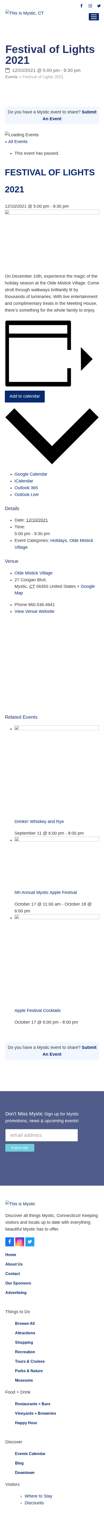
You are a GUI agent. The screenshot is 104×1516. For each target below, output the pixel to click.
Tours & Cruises (30, 1361)
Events (11, 77)
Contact (12, 1274)
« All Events (16, 141)
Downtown (25, 1473)
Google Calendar (31, 474)
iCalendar (24, 481)
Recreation (25, 1352)
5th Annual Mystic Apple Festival (46, 892)
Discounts (34, 1502)
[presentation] (57, 728)
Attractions (25, 1333)
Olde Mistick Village (33, 573)
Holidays (58, 540)
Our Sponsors (18, 1283)
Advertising (16, 1293)
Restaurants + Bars (32, 1404)
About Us (14, 1264)
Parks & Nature (29, 1371)
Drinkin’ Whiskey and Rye (39, 821)
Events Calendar (30, 1454)
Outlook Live (27, 494)
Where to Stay (38, 1496)
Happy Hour (26, 1423)
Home (10, 1255)
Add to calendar (24, 396)
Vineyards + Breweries (35, 1413)
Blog (19, 1463)
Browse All (25, 1323)
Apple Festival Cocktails (38, 1010)
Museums (24, 1380)
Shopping (24, 1342)
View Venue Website (34, 611)
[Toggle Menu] (94, 16)
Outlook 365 (26, 487)
